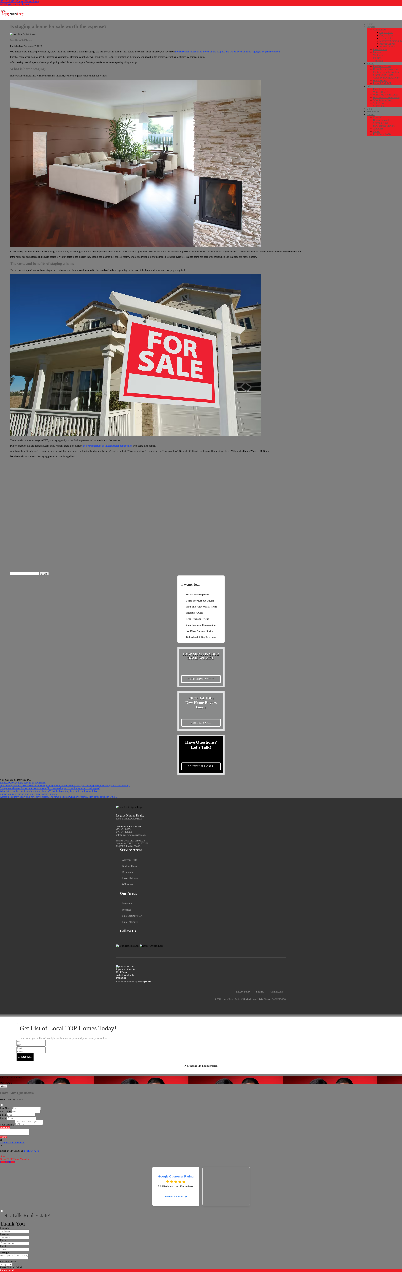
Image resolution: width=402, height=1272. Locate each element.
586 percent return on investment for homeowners (107, 445)
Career (376, 131)
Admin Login (276, 991)
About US (378, 128)
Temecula (378, 60)
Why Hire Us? (380, 91)
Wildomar (378, 55)
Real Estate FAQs (382, 134)
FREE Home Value (201, 679)
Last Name (5, 1111)
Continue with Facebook (12, 1142)
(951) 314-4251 (124, 829)
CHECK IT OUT (201, 722)
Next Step (5, 1127)
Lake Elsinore (380, 49)
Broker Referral (381, 120)
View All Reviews (173, 1196)
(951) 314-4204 (124, 832)
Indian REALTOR (382, 83)
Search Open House (383, 74)
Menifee (377, 52)
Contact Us (378, 117)
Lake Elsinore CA (132, 915)
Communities (379, 29)
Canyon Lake (386, 35)
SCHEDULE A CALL (201, 766)
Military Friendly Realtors (386, 72)
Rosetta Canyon (387, 43)
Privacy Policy (243, 991)
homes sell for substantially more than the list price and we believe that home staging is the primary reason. (227, 51)
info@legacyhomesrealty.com (14, 4)
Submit (3, 1137)
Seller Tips (378, 103)
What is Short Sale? (383, 100)
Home (370, 24)
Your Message (7, 1124)
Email (3, 1114)
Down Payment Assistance (386, 69)
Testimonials (373, 111)
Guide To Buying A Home (386, 77)
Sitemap (260, 991)
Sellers (370, 86)
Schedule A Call (381, 123)
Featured (371, 26)
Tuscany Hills (386, 38)
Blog (369, 108)
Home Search (380, 80)
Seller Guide (379, 106)
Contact (371, 114)
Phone (3, 1118)
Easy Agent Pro (145, 981)
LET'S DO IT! (7, 1162)
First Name (5, 1108)
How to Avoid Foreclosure (386, 97)
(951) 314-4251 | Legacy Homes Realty (19, 1)
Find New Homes (382, 66)
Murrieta (377, 58)
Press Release (380, 89)
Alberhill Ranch (387, 46)
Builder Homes (130, 866)
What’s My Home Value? (385, 94)
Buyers (370, 63)
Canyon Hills (386, 32)
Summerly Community (390, 41)
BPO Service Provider (384, 125)
